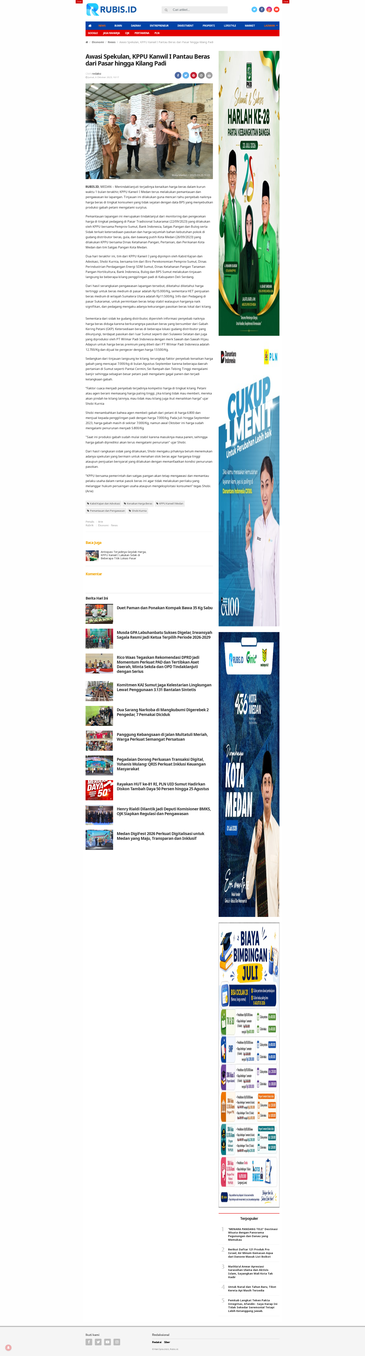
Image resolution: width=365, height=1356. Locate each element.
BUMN (118, 25)
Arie (100, 521)
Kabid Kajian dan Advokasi (105, 503)
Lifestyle (230, 25)
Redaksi (156, 1342)
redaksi (96, 73)
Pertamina (142, 33)
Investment (185, 25)
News (102, 25)
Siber (167, 1342)
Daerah (136, 25)
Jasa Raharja (111, 33)
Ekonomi (98, 42)
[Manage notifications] (8, 1348)
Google (93, 33)
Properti (209, 25)
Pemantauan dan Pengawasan (107, 510)
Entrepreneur (159, 25)
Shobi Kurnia (139, 510)
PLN (157, 33)
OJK (127, 33)
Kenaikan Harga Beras (139, 503)
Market (250, 25)
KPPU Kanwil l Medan (171, 503)
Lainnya (269, 25)
